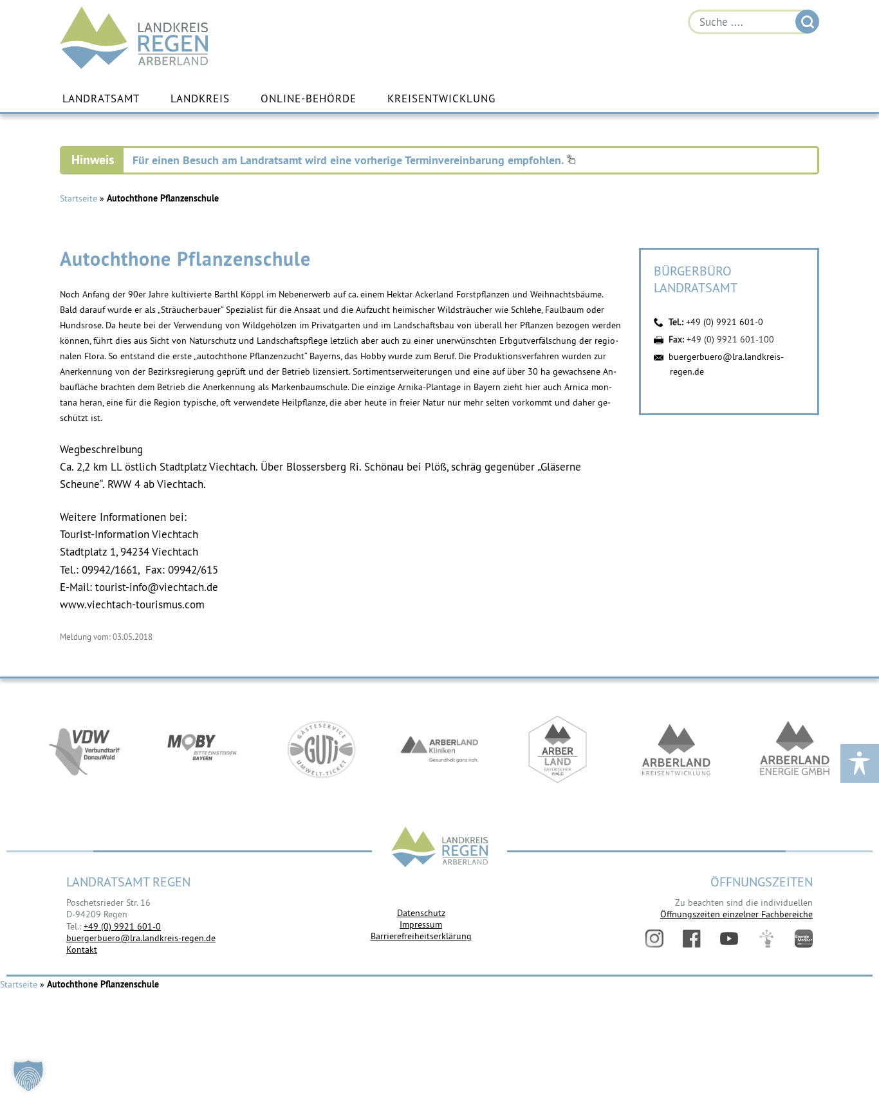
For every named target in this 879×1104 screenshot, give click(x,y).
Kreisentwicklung (441, 98)
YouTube (729, 939)
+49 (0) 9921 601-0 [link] (122, 926)
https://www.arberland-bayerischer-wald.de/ (558, 749)
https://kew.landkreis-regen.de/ (676, 749)
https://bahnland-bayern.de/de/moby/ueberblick (202, 749)
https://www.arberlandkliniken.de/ (439, 749)
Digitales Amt (766, 939)
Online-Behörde (308, 98)
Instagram (654, 939)
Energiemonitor (804, 939)
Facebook (692, 939)
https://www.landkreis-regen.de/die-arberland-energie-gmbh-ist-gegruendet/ (794, 749)
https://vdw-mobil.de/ (84, 749)
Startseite (78, 198)
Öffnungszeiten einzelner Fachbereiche (736, 914)
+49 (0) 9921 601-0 (724, 322)
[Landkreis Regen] (439, 848)
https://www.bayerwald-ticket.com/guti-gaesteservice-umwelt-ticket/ (321, 749)
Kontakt (81, 949)
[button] (28, 1075)
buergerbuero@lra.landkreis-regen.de (141, 938)
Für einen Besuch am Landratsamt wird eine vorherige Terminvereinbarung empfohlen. (349, 160)
